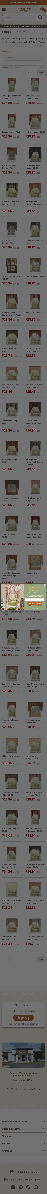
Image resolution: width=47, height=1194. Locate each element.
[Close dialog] (44, 585)
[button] (34, 603)
